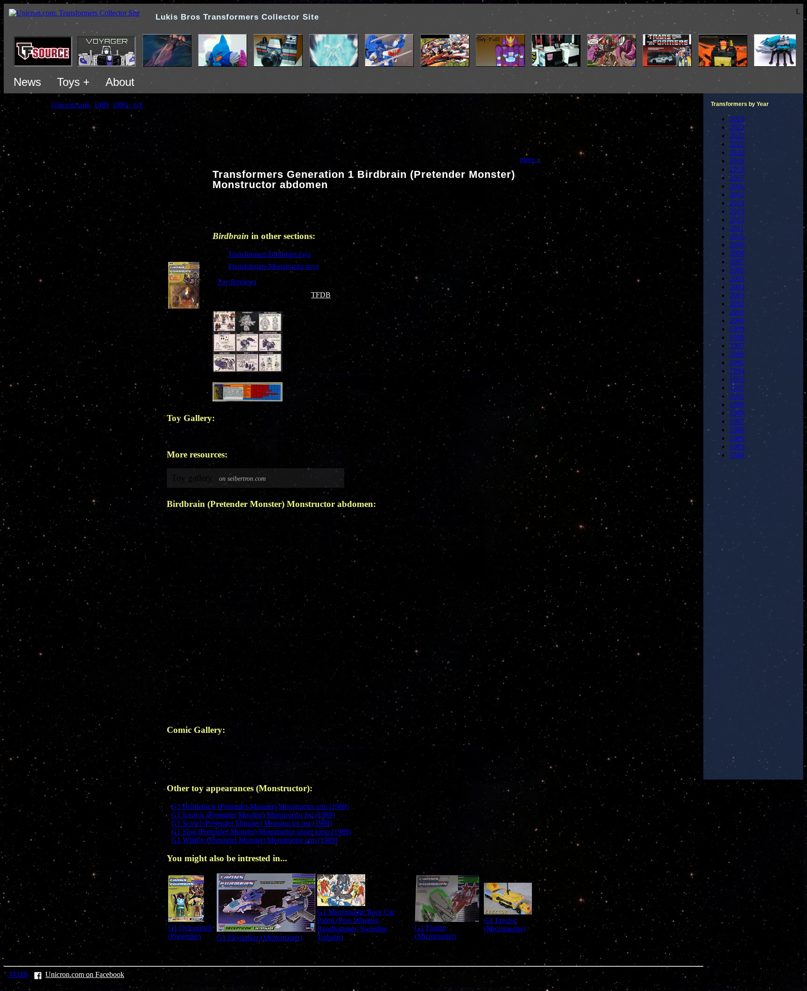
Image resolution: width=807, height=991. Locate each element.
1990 (736, 404)
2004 (736, 287)
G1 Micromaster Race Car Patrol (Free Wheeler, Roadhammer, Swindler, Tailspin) (356, 924)
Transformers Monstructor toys (273, 266)
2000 (736, 320)
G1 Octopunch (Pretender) (190, 932)
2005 (736, 278)
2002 (736, 304)
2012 (736, 220)
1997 (736, 346)
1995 (736, 362)
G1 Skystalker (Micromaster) (259, 938)
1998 (736, 337)
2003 (736, 295)
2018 (736, 169)
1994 (736, 371)
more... (530, 159)
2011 (736, 228)
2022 (736, 136)
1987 (736, 421)
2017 (736, 178)
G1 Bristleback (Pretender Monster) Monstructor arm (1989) (260, 806)
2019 (736, 161)
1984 (736, 455)
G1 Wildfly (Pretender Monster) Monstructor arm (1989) (254, 840)
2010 (736, 236)
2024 (736, 119)
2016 (736, 186)
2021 (736, 144)
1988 (736, 430)
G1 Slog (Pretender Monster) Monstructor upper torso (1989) (261, 832)
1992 (736, 388)
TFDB (321, 295)
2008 (736, 253)
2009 (736, 245)
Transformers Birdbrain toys (269, 254)
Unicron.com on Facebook (84, 974)
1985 (736, 446)
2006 (736, 270)
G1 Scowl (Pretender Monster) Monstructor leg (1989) (251, 823)
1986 (736, 438)
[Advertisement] (763, 622)
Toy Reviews (236, 282)
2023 (736, 127)
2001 (736, 312)
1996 (736, 354)
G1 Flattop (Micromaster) (435, 932)
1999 (736, 329)
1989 (736, 413)
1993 (736, 379)
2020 (736, 152)
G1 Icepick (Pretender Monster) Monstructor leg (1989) (253, 815)
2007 (736, 262)
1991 (736, 396)
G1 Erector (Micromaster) (504, 924)
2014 (736, 203)
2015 (736, 194)
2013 (736, 211)
